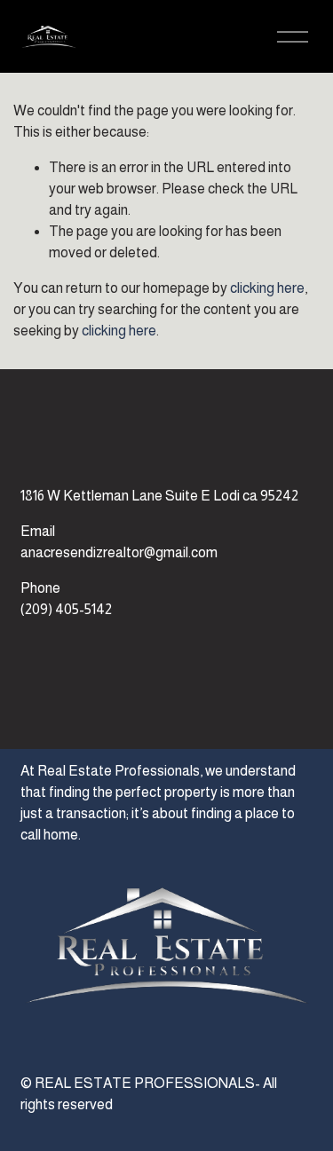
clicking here (267, 288)
